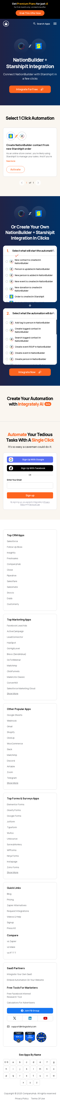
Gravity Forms (14, 810)
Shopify (10, 732)
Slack (9, 749)
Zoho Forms (13, 867)
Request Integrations (18, 911)
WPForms (11, 850)
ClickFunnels (13, 671)
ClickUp (11, 737)
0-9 (6, 1062)
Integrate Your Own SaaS (19, 974)
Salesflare (12, 581)
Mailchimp (12, 665)
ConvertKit (12, 682)
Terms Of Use (38, 1098)
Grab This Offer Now (30, 13)
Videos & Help (14, 916)
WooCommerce (15, 743)
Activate (15, 169)
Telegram (12, 777)
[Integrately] (6, 23)
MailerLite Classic (16, 676)
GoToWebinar (14, 659)
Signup (10, 922)
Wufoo (10, 832)
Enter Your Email (14, 480)
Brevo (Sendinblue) (16, 654)
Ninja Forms (13, 855)
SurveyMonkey (14, 844)
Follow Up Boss (14, 546)
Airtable (11, 766)
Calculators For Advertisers (21, 1002)
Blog (9, 893)
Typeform (12, 827)
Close (10, 569)
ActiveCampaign (15, 631)
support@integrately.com (23, 1026)
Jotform (11, 821)
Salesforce (12, 541)
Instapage (12, 861)
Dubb (9, 598)
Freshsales (12, 558)
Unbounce (12, 838)
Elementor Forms (15, 804)
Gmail (9, 726)
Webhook (12, 720)
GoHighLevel (13, 648)
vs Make (11, 946)
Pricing (10, 899)
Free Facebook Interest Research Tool (19, 995)
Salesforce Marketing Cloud (21, 688)
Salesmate (12, 586)
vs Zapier (11, 941)
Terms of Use (34, 504)
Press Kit (11, 928)
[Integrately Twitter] (14, 1018)
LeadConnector (15, 636)
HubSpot (11, 642)
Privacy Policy (21, 1098)
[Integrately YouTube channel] (45, 1018)
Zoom (10, 772)
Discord (11, 760)
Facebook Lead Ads (17, 625)
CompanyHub (14, 564)
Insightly (11, 552)
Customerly (13, 604)
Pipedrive (11, 575)
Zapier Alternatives (16, 905)
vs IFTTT (11, 952)
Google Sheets (14, 714)
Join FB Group (32, 1010)
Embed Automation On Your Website (25, 979)
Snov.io (10, 592)
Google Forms (14, 815)
